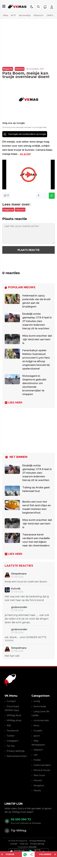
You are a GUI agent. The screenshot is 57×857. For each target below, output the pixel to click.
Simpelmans (19, 573)
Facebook (13, 730)
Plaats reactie (29, 250)
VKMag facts (14, 715)
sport (37, 735)
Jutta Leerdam (42, 765)
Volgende (45, 854)
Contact (11, 701)
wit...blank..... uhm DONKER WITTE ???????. (26, 639)
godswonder (19, 607)
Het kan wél (12, 655)
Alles (5, 15)
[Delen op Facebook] (38, 196)
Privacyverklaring (37, 841)
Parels (37, 790)
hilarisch (19, 69)
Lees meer (15, 402)
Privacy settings (15, 750)
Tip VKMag (18, 830)
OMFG (50, 15)
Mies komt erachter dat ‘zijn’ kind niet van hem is (37, 339)
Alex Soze (39, 775)
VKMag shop (14, 720)
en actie (25, 154)
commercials (41, 720)
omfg (37, 701)
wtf (35, 754)
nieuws (38, 780)
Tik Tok (11, 745)
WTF (13, 15)
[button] (38, 7)
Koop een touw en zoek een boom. (26, 581)
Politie (37, 759)
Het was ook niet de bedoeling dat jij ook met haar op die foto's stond (27, 598)
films (36, 725)
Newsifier (33, 847)
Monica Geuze (42, 770)
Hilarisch (38, 15)
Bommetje (25, 15)
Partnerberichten (17, 756)
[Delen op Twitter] (45, 196)
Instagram (12, 740)
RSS (9, 725)
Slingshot (39, 785)
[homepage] (17, 6)
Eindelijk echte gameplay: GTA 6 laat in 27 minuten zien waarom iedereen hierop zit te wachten (37, 321)
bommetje (40, 706)
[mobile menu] (3, 6)
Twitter (11, 735)
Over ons (24, 844)
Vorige (10, 854)
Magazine (7, 69)
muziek (38, 730)
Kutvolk (16, 588)
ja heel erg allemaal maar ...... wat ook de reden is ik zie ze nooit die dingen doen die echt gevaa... (27, 619)
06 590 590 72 (21, 819)
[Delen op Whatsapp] (52, 196)
